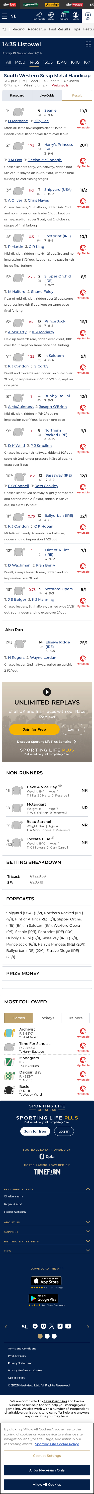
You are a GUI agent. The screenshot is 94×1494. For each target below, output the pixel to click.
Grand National (15, 1212)
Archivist (27, 1029)
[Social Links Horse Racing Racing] (47, 1336)
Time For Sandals (34, 1043)
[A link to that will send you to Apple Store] (47, 1283)
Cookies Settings (47, 1456)
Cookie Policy (16, 1377)
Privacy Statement (20, 1363)
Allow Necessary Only (47, 1470)
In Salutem (54, 355)
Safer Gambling (55, 1401)
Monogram (29, 1058)
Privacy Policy (17, 1356)
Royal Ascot (13, 1204)
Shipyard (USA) (58, 189)
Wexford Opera (59, 589)
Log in (73, 729)
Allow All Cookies (47, 1484)
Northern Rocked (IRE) (55, 432)
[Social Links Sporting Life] (40, 1336)
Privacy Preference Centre (25, 1370)
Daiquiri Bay (30, 1072)
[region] (47, 1458)
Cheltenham (13, 1196)
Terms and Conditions (22, 1348)
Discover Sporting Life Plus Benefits (44, 741)
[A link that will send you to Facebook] (35, 1327)
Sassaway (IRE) (59, 475)
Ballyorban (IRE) (58, 515)
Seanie (50, 110)
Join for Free (34, 729)
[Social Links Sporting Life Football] (54, 1336)
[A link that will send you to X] (52, 1327)
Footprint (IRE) (57, 236)
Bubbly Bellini (57, 396)
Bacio (24, 1086)
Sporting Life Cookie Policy (57, 1444)
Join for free (35, 1131)
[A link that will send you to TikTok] (60, 1327)
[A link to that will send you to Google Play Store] (47, 1301)
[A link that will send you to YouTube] (68, 1327)
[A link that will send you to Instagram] (43, 1327)
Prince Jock (54, 321)
